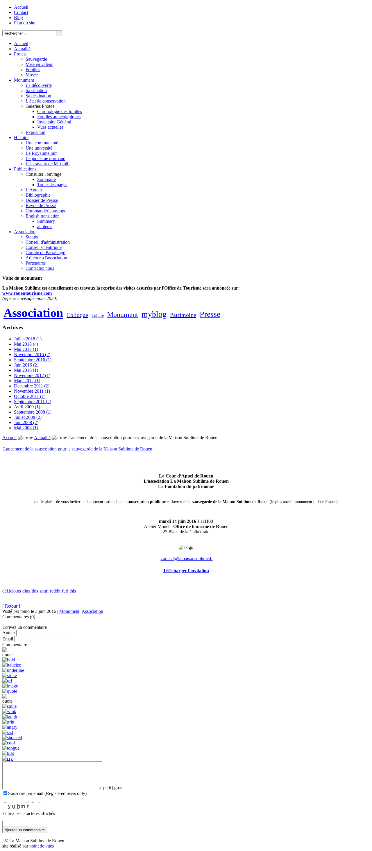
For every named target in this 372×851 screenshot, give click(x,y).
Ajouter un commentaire (25, 830)
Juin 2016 (26, 364)
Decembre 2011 (31, 385)
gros (118, 787)
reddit (55, 590)
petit (107, 787)
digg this (30, 590)
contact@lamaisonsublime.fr (187, 558)
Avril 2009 (27, 406)
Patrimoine (183, 315)
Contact (21, 12)
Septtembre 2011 (32, 401)
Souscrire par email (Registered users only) (47, 793)
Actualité (42, 437)
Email (7, 638)
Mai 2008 (26, 427)
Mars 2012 (27, 380)
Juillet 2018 (28, 338)
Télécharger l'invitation (186, 570)
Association (33, 312)
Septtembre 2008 (32, 412)
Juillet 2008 (28, 417)
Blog (18, 17)
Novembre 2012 (32, 375)
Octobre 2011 (29, 396)
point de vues (41, 845)
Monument (122, 314)
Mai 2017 (26, 349)
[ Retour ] (11, 606)
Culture (98, 315)
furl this (69, 590)
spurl (44, 590)
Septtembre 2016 (32, 359)
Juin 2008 (26, 422)
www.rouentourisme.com (27, 293)
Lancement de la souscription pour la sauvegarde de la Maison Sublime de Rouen (77, 448)
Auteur (8, 632)
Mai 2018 (26, 344)
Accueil (21, 7)
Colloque (77, 315)
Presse (210, 314)
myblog (154, 314)
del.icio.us (11, 590)
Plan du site (24, 22)
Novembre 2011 (32, 391)
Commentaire (14, 644)
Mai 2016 (26, 370)
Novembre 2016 (32, 354)
